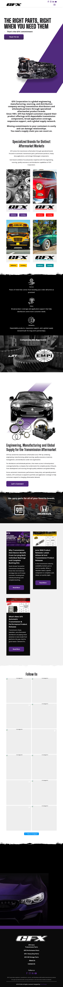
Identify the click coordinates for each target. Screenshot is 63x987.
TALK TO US (14, 37)
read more (16, 587)
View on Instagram (32, 833)
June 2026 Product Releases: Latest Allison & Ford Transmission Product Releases (44, 555)
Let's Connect (17, 484)
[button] (18, 690)
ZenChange (44, 984)
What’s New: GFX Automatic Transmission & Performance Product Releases (18, 621)
